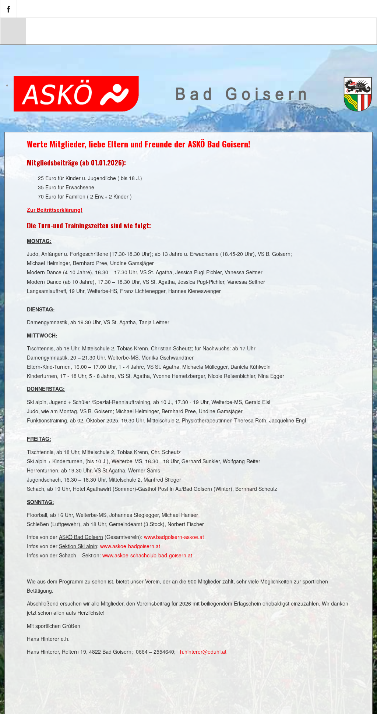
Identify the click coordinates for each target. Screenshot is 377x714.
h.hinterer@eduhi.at (203, 651)
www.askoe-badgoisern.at (130, 546)
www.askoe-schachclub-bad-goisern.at (147, 555)
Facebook (8, 9)
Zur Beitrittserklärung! (54, 209)
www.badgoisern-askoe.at (174, 536)
